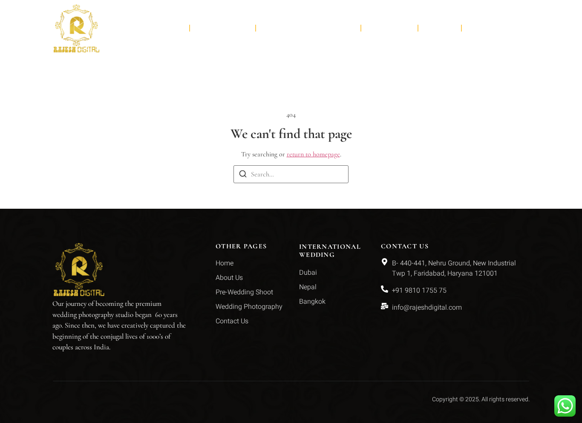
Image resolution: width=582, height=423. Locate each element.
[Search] (243, 175)
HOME (169, 28)
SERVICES (216, 28)
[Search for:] (291, 174)
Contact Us (495, 28)
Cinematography (302, 28)
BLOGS (439, 28)
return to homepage (313, 154)
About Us (389, 28)
